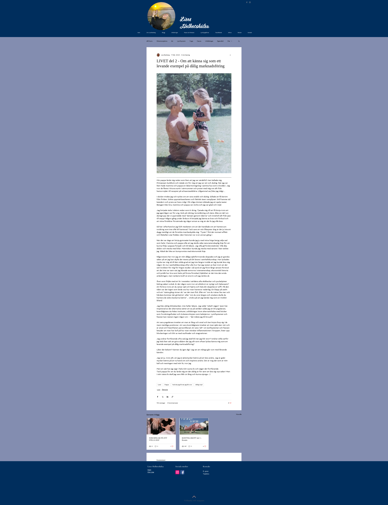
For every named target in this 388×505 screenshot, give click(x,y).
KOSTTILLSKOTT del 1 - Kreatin (192, 439)
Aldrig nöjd (198, 384)
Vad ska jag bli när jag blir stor (182, 384)
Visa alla (238, 414)
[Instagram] (177, 472)
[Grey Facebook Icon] (247, 2)
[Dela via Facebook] (158, 397)
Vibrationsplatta (162, 41)
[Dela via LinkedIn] (167, 397)
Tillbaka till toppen (194, 501)
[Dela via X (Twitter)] (162, 397)
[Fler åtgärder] (230, 55)
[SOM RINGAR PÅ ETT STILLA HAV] (161, 426)
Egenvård (220, 41)
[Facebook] (182, 472)
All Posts (149, 41)
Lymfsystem (181, 41)
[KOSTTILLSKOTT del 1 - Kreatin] (194, 426)
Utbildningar (209, 41)
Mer (228, 41)
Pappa (167, 384)
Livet (159, 384)
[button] (239, 41)
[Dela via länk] (172, 397)
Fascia (199, 41)
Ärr (172, 41)
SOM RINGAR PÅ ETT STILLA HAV (158, 439)
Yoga (191, 41)
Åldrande (165, 390)
